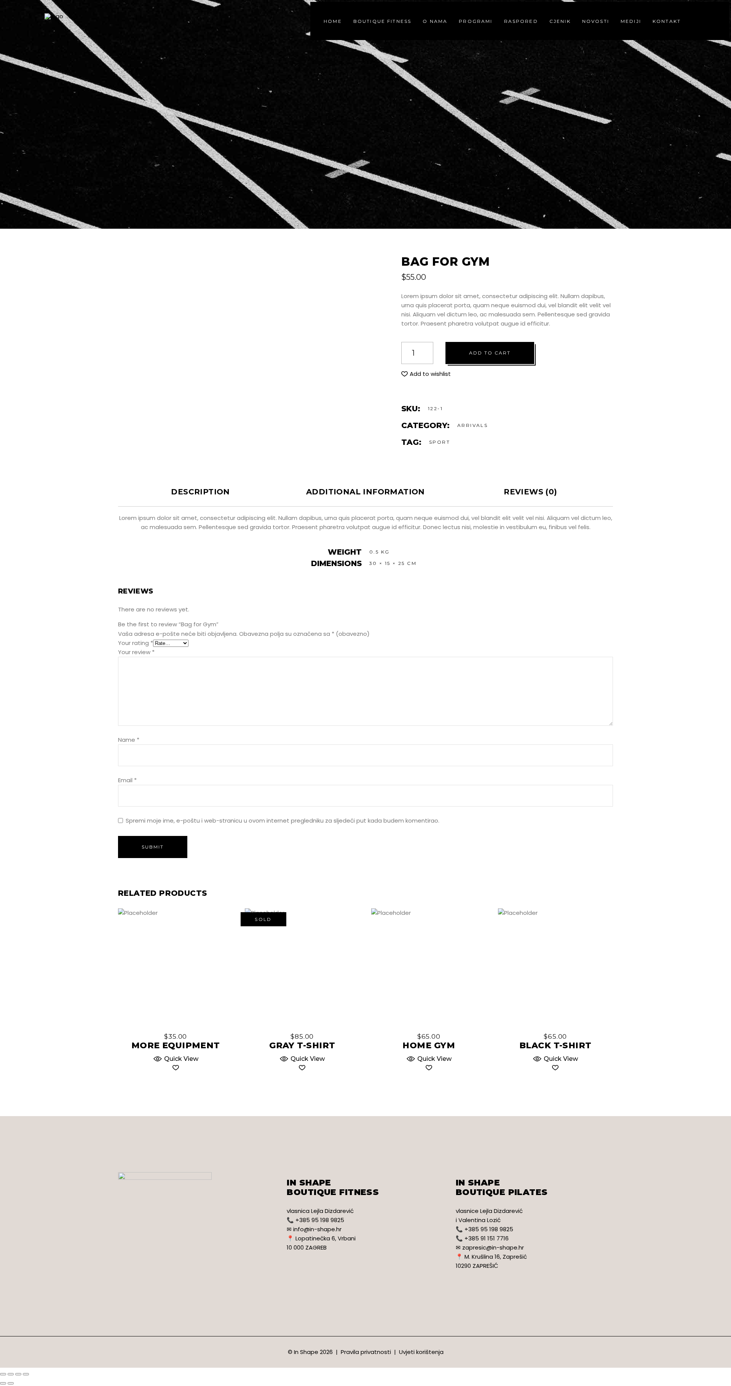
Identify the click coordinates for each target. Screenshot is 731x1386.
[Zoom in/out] (26, 1374)
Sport (439, 442)
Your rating (135, 643)
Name (128, 740)
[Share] (11, 1374)
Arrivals (472, 425)
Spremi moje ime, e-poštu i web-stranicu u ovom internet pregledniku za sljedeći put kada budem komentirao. (282, 821)
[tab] (200, 492)
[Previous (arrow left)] (3, 1383)
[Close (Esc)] (3, 1374)
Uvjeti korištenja (421, 1352)
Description (200, 491)
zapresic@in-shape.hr (493, 1247)
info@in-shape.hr (317, 1229)
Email (127, 780)
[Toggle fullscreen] (18, 1374)
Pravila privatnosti (366, 1352)
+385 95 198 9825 (319, 1220)
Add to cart (490, 353)
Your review (136, 652)
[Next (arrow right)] (11, 1383)
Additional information (365, 491)
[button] (426, 374)
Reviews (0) (530, 491)
